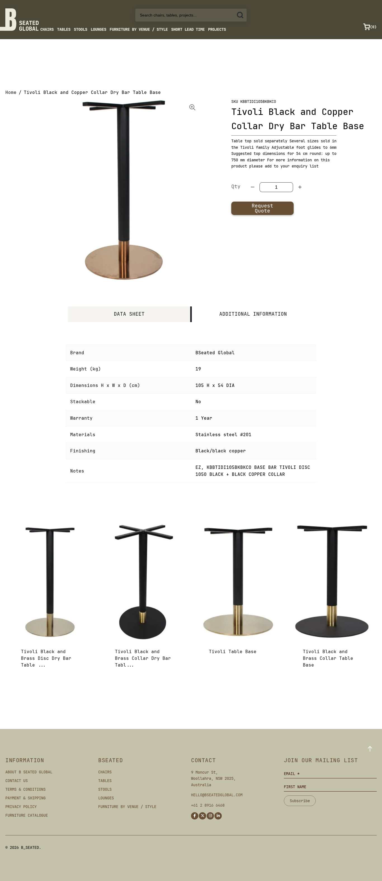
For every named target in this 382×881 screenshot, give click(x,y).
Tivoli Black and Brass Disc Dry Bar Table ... (46, 658)
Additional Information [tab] (253, 314)
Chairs (47, 29)
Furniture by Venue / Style (139, 29)
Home (10, 92)
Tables (63, 29)
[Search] (240, 15)
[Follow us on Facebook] (194, 815)
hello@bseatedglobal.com (216, 794)
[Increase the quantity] (299, 187)
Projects (217, 29)
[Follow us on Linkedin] (218, 815)
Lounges (98, 29)
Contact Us (16, 780)
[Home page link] (22, 19)
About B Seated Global (28, 771)
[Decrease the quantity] (253, 187)
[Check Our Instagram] (210, 815)
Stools (80, 29)
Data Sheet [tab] (129, 314)
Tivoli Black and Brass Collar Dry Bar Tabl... (143, 658)
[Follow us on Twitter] (202, 815)
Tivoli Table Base (232, 652)
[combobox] (191, 15)
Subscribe (300, 800)
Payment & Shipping (25, 797)
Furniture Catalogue (26, 815)
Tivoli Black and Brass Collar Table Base (328, 658)
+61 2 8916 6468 (208, 805)
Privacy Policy (21, 806)
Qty (235, 186)
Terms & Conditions (25, 789)
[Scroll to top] (370, 748)
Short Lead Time (188, 29)
